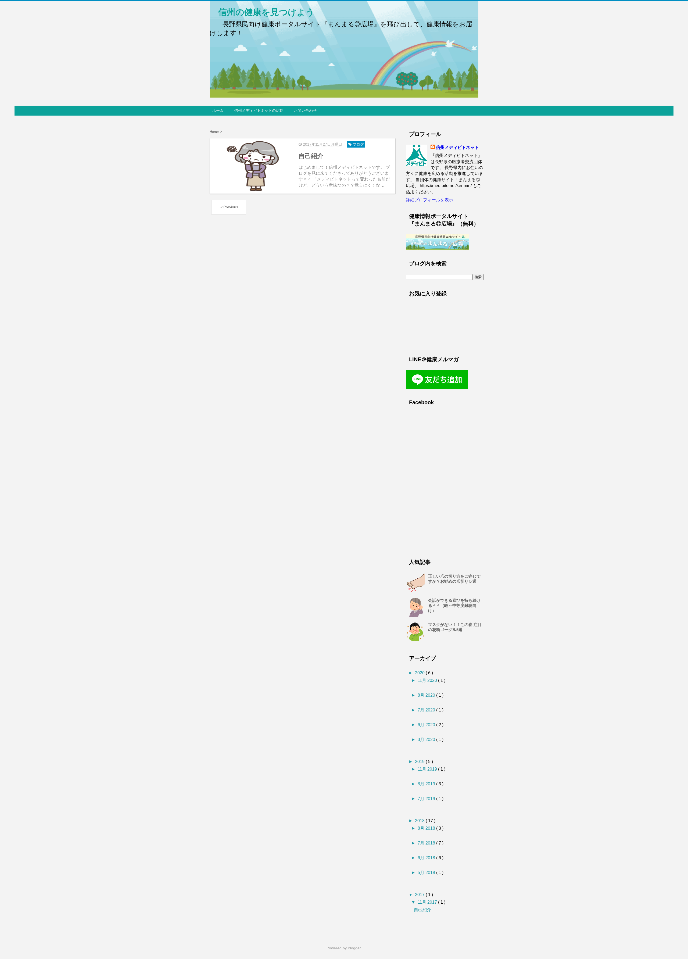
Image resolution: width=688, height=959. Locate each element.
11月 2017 (428, 902)
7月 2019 (427, 798)
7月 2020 (427, 710)
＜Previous (229, 207)
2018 (420, 820)
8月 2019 (427, 784)
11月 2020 (428, 680)
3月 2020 (427, 739)
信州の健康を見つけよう (262, 12)
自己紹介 (422, 909)
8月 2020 (427, 695)
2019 (420, 761)
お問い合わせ (305, 110)
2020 (420, 673)
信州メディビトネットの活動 (258, 110)
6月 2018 (427, 858)
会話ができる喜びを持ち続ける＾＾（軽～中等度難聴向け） (454, 605)
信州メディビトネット (457, 147)
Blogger (354, 948)
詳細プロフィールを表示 (429, 200)
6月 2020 (427, 724)
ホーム (218, 110)
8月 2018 (427, 828)
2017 (420, 894)
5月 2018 (427, 872)
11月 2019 (428, 769)
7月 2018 (427, 843)
